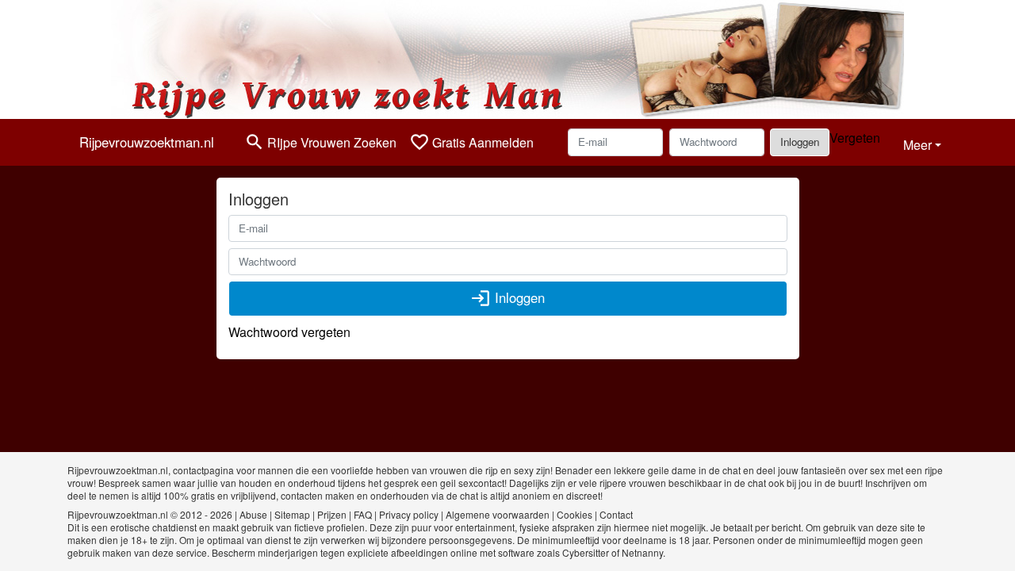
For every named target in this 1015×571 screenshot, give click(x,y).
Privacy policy (409, 514)
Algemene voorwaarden (498, 514)
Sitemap (292, 514)
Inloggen (799, 141)
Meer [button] (917, 145)
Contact (616, 514)
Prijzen (332, 514)
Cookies (574, 514)
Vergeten (854, 137)
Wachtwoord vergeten (289, 332)
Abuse (253, 514)
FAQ (363, 514)
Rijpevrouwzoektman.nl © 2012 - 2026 (149, 514)
